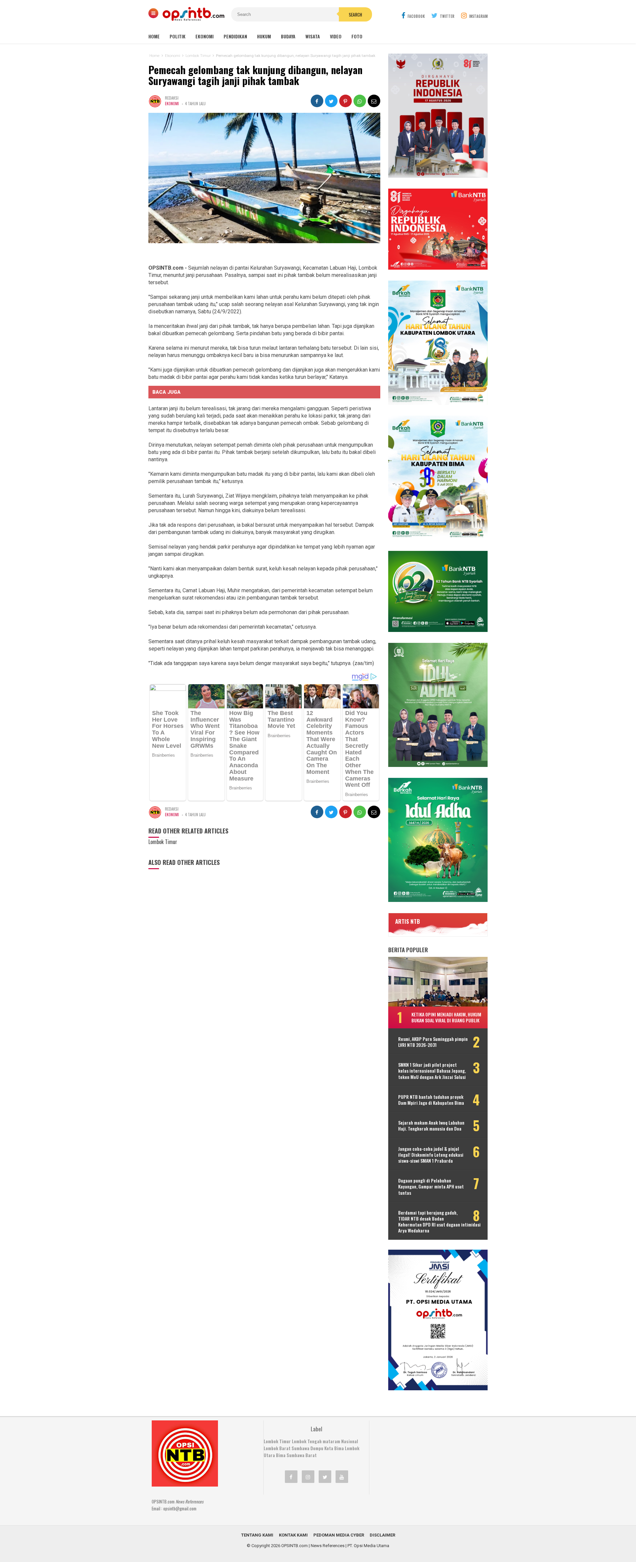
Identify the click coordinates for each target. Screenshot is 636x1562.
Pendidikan (235, 36)
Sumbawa (300, 1448)
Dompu (316, 1448)
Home (154, 36)
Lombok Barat (277, 1448)
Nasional (349, 1441)
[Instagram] (308, 1476)
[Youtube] (342, 1476)
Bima (281, 1455)
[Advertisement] (425, 1461)
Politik (178, 36)
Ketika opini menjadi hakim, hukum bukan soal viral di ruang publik (446, 1017)
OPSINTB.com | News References (312, 1545)
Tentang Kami (257, 1535)
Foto (356, 36)
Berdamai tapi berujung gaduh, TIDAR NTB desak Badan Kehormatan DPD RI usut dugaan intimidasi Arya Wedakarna (439, 1222)
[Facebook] (291, 1476)
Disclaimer (382, 1535)
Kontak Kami (293, 1535)
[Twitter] (325, 1476)
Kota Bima (334, 1448)
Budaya (288, 36)
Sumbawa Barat (302, 1455)
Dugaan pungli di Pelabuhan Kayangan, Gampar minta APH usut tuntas (431, 1187)
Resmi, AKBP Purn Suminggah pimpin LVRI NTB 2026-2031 (433, 1042)
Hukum (264, 36)
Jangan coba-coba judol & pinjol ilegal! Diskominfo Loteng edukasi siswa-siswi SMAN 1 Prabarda (430, 1155)
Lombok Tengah (307, 1441)
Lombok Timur (277, 1441)
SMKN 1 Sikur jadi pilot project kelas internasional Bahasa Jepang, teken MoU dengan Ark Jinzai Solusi (432, 1071)
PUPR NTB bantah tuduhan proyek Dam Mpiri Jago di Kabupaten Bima (431, 1100)
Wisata (312, 36)
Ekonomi (204, 36)
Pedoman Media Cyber (338, 1535)
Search (355, 14)
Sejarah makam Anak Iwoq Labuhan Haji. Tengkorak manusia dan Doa (431, 1126)
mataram (331, 1441)
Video (336, 36)
